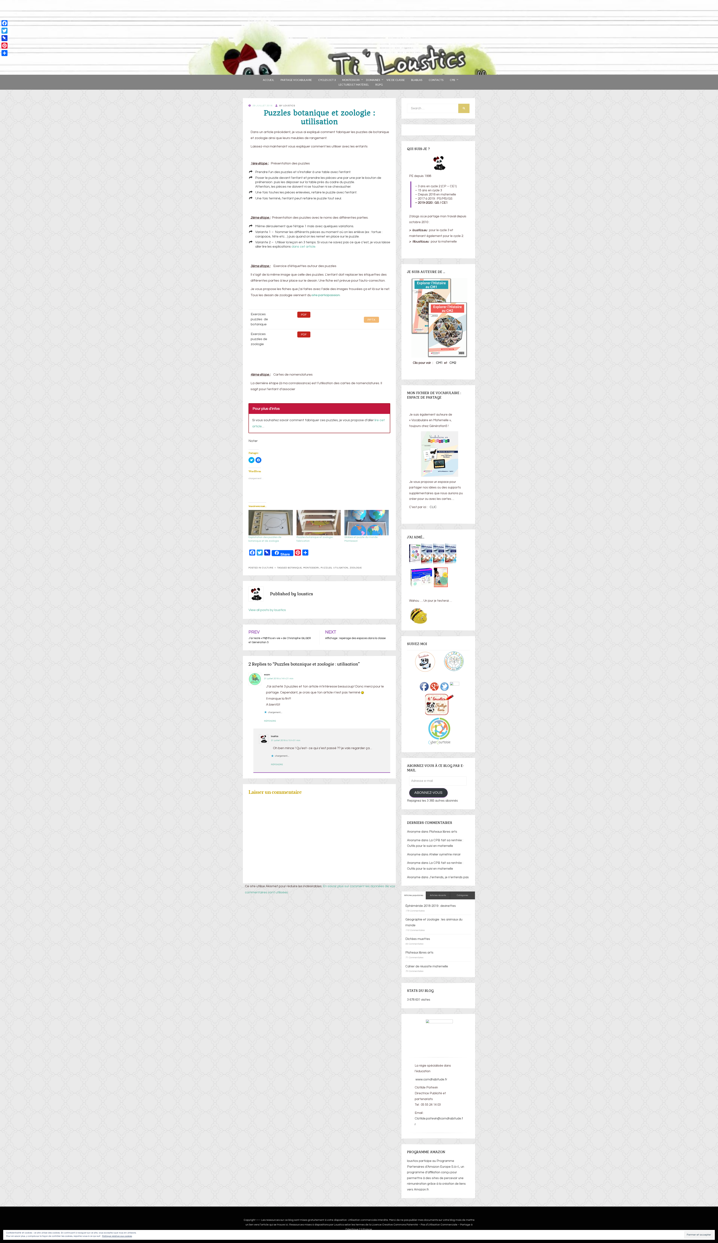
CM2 (452, 363)
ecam (267, 674)
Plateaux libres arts (443, 831)
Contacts (436, 79)
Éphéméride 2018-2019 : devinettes (430, 906)
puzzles (326, 568)
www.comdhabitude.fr (431, 1079)
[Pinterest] (4, 45)
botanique (295, 568)
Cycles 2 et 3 (327, 79)
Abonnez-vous (428, 793)
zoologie (356, 568)
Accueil (268, 79)
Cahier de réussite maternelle (426, 966)
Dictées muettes (417, 939)
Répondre (270, 721)
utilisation (340, 568)
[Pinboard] (4, 38)
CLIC (433, 507)
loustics (274, 736)
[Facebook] (4, 23)
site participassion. (325, 295)
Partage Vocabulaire (296, 79)
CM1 (439, 363)
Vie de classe (395, 79)
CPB (452, 79)
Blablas (416, 79)
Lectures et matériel (354, 84)
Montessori (351, 79)
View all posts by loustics (267, 610)
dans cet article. (304, 246)
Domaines (373, 79)
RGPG (379, 84)
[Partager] (4, 53)
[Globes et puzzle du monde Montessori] (366, 522)
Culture (267, 568)
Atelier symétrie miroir (445, 854)
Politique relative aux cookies (117, 1236)
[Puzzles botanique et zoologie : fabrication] (319, 522)
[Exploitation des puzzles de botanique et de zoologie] (270, 522)
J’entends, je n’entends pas (449, 877)
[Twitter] (4, 30)
